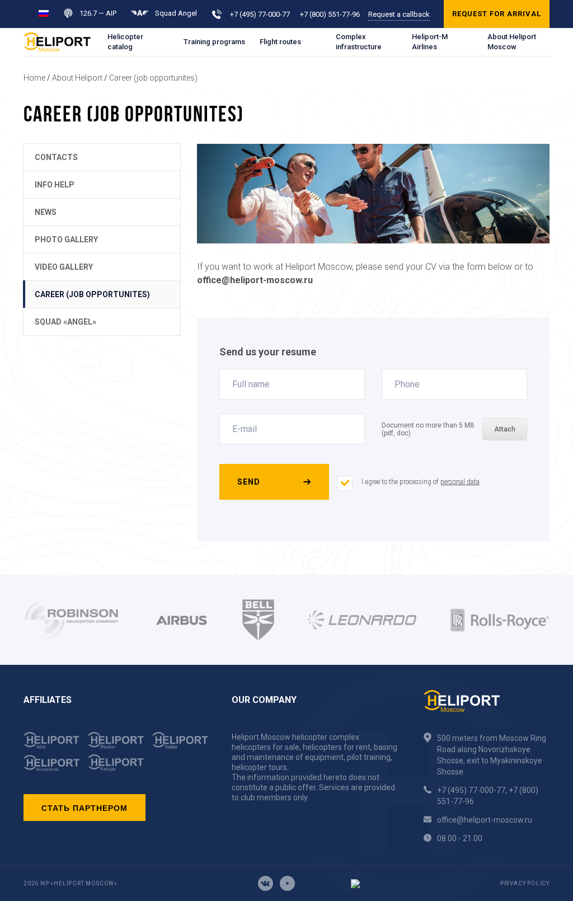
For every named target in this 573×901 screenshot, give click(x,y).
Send (248, 481)
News (46, 212)
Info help (54, 184)
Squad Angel (176, 13)
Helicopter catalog (125, 41)
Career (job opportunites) (153, 77)
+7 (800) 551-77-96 (330, 14)
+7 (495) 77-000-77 (260, 14)
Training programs (214, 41)
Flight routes (280, 41)
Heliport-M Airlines (430, 41)
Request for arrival (496, 14)
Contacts (56, 157)
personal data (460, 482)
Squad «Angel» (65, 321)
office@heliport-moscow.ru (484, 819)
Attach (504, 429)
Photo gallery (66, 239)
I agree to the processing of (420, 482)
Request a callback (399, 14)
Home (34, 77)
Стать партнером (84, 807)
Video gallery (64, 266)
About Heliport (77, 77)
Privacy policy (524, 883)
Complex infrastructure (359, 41)
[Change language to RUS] (44, 12)
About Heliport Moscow (511, 41)
